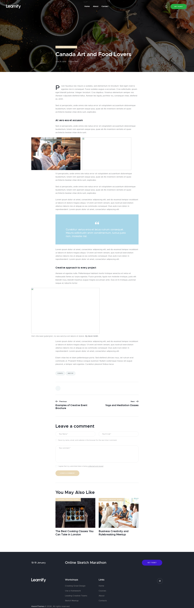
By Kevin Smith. (91, 336)
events (60, 373)
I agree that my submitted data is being (80, 466)
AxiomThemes (37, 606)
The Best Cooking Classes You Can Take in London (74, 533)
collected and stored (95, 466)
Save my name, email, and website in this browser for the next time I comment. (87, 440)
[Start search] (166, 7)
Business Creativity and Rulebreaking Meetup (114, 533)
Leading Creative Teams (66, 47)
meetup (70, 373)
